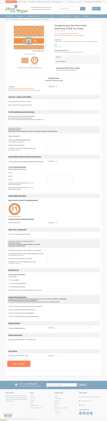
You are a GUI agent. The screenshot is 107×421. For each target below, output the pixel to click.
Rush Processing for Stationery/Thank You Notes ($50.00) (25, 306)
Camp (52, 16)
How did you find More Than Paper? (18, 355)
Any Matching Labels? (14, 222)
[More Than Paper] (17, 9)
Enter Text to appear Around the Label (19, 234)
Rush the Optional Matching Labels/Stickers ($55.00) (24, 316)
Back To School (22, 2)
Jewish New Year (56, 2)
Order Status (58, 398)
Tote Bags (32, 2)
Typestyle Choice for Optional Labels (21, 241)
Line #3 (10, 179)
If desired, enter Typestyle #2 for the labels (20, 258)
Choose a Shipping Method (17, 328)
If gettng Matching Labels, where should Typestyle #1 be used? (25, 254)
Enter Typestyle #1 (14, 136)
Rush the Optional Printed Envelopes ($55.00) (22, 309)
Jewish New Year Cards (36, 407)
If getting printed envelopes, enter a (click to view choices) (21, 183)
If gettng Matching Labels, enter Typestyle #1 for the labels (24, 250)
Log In (72, 2)
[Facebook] (80, 413)
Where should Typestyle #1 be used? (19, 141)
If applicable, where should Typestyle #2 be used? (22, 149)
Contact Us (57, 412)
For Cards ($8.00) (14, 280)
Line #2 (10, 176)
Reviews (57, 410)
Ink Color (31, 187)
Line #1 (10, 172)
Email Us (83, 405)
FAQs (56, 405)
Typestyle (31, 183)
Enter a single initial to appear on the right (20, 105)
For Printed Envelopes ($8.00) (17, 283)
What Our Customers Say (61, 407)
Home (7, 19)
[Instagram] (87, 413)
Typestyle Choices (14, 128)
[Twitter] (84, 413)
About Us (57, 400)
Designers (86, 16)
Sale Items (33, 398)
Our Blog (57, 403)
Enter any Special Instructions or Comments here (22, 339)
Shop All (32, 396)
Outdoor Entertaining (42, 2)
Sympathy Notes (34, 405)
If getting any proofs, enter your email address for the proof (25, 290)
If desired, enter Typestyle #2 (16, 145)
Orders (79, 2)
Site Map (35, 418)
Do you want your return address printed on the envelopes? (26, 161)
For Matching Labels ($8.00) (17, 286)
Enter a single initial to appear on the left (19, 101)
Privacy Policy (28, 418)
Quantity (24, 88)
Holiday (76, 16)
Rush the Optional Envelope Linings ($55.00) (21, 313)
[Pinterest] (91, 413)
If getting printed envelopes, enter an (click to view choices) (21, 188)
